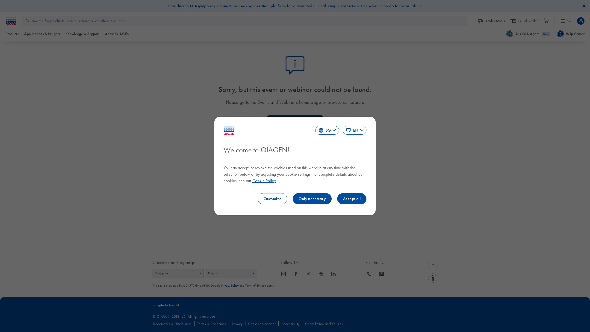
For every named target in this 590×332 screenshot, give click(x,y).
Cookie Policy (264, 180)
